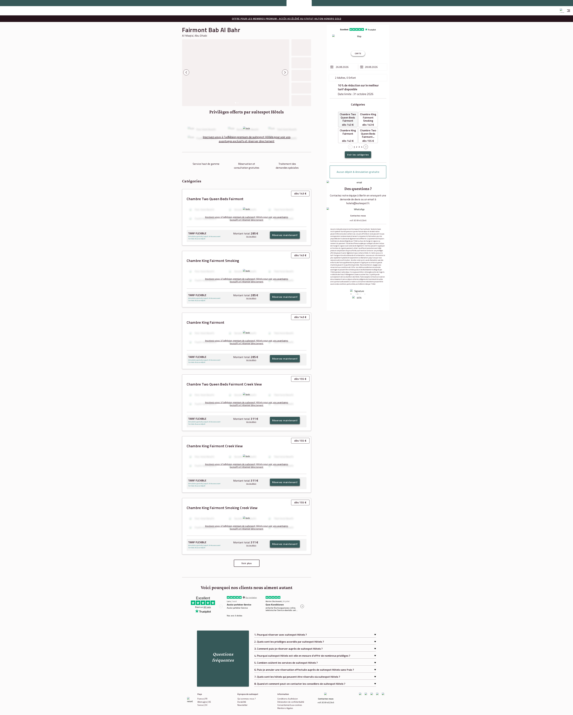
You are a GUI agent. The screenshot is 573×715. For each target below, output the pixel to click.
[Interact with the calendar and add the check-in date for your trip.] (331, 67)
